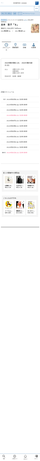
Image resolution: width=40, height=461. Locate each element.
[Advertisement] (20, 255)
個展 (15, 13)
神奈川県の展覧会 (6, 13)
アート (20, 13)
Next (38, 183)
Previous (2, 183)
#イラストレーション (29, 13)
